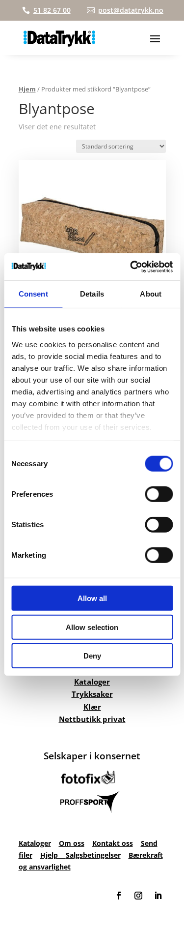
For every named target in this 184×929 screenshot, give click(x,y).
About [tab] (150, 294)
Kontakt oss (112, 843)
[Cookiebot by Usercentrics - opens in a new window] (131, 266)
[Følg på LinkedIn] (158, 895)
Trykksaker (92, 694)
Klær (92, 707)
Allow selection (92, 627)
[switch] (159, 494)
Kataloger (92, 682)
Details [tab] (92, 294)
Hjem (27, 89)
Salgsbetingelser (93, 855)
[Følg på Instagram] (138, 895)
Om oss (71, 843)
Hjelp (53, 855)
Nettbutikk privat (92, 719)
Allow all (92, 598)
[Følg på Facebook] (119, 895)
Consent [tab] (33, 294)
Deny (92, 656)
